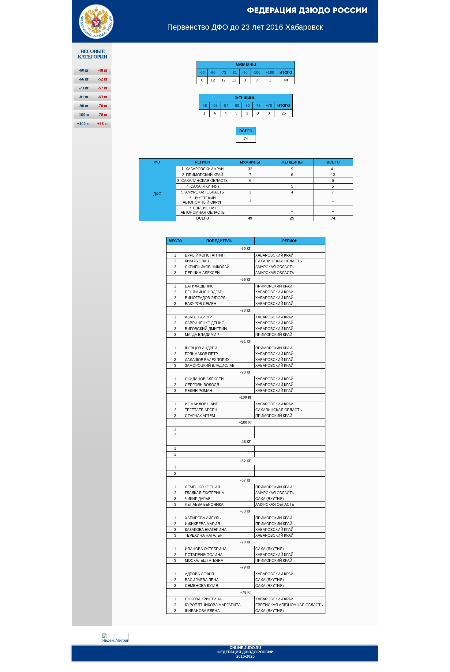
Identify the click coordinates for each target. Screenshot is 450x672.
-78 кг (102, 115)
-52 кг (102, 79)
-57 (225, 105)
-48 (204, 105)
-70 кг (102, 106)
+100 (270, 72)
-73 (223, 72)
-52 (215, 105)
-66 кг (83, 79)
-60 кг (83, 70)
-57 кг (102, 88)
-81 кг (83, 97)
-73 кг (83, 88)
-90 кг (83, 106)
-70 (247, 105)
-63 (236, 105)
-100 (257, 72)
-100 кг (84, 115)
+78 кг (102, 124)
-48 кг (102, 70)
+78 (269, 105)
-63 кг (102, 97)
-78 (258, 105)
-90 (245, 72)
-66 (213, 72)
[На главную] (92, 16)
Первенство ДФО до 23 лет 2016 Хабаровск (245, 27)
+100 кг (83, 124)
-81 (234, 72)
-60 (202, 72)
